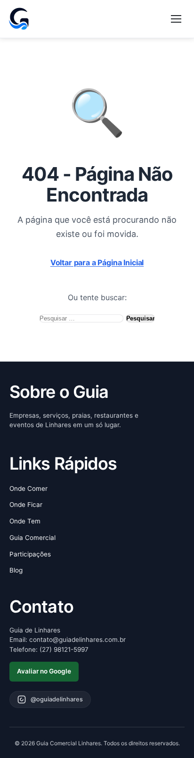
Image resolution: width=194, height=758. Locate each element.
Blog (16, 570)
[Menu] (176, 18)
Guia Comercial (32, 537)
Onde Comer (28, 488)
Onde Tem (24, 521)
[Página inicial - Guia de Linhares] (19, 19)
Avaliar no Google (44, 671)
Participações (30, 554)
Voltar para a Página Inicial (97, 262)
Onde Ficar (25, 504)
